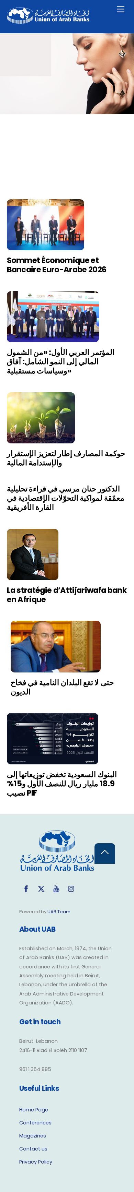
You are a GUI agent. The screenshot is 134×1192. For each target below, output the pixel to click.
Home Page (33, 1109)
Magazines (32, 1135)
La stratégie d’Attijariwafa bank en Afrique (67, 595)
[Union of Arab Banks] (48, 20)
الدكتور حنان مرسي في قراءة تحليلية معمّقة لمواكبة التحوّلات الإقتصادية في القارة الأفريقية (65, 498)
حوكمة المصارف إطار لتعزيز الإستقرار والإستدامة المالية (66, 458)
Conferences (35, 1122)
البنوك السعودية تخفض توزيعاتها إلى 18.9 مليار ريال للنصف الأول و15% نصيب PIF (62, 783)
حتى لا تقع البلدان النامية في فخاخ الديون (62, 687)
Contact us (33, 1148)
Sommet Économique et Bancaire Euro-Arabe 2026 (57, 265)
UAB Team (58, 911)
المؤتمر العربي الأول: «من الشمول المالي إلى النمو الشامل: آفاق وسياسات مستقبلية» (60, 361)
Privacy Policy (35, 1161)
